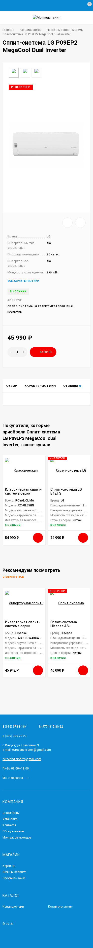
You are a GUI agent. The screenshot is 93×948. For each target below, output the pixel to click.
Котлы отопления (60, 906)
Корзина (8, 866)
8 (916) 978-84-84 (14, 726)
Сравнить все (13, 577)
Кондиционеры (30, 30)
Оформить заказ (14, 878)
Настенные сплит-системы (65, 30)
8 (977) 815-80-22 (51, 726)
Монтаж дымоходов (16, 837)
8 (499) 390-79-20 (14, 736)
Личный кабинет (14, 872)
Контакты (9, 825)
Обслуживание (13, 831)
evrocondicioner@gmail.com (31, 749)
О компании (11, 813)
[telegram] (32, 778)
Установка (9, 819)
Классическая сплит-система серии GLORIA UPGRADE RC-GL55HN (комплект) (23, 495)
